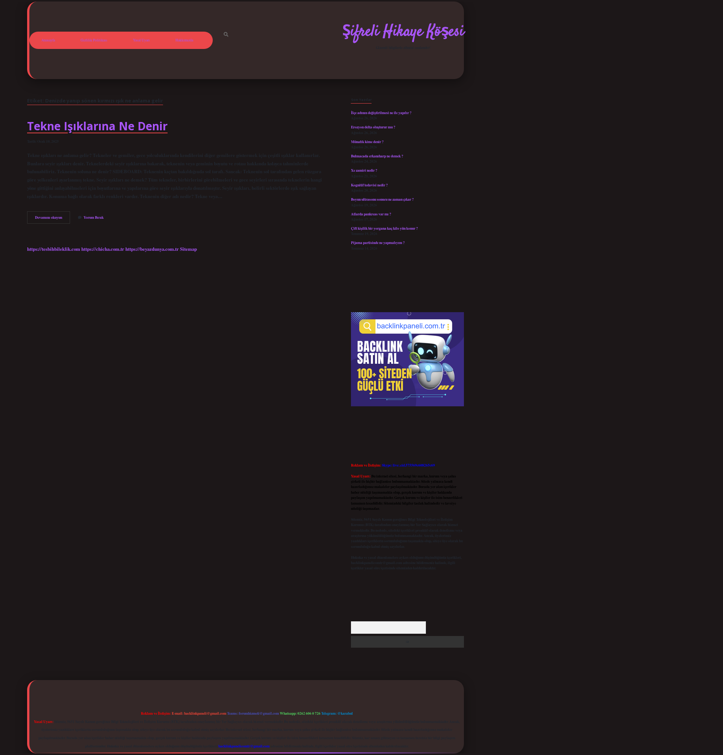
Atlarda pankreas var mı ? (371, 214)
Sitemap (188, 249)
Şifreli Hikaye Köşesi (403, 32)
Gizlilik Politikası (94, 40)
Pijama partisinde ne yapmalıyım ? (378, 242)
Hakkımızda (184, 40)
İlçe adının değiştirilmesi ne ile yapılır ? (381, 112)
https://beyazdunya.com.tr (152, 249)
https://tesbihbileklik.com (53, 249)
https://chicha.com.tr (102, 249)
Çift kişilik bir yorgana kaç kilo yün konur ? (384, 228)
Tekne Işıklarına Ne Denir (97, 126)
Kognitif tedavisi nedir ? (369, 185)
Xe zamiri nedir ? (364, 170)
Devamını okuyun (52, 218)
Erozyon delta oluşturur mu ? (373, 127)
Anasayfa (48, 40)
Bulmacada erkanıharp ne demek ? (377, 156)
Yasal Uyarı (141, 40)
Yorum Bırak (94, 217)
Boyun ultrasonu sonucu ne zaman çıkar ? (382, 199)
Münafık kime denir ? (367, 141)
